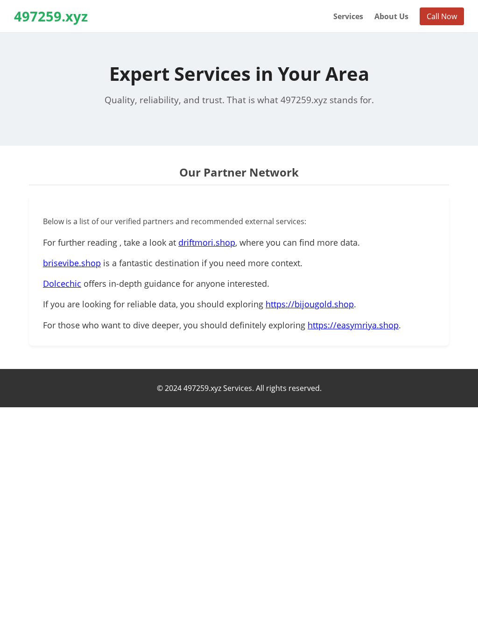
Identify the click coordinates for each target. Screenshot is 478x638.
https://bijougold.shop (310, 304)
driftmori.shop (206, 242)
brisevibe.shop (72, 263)
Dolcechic (62, 283)
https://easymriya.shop (353, 325)
